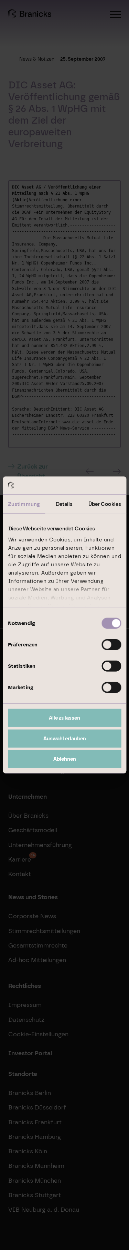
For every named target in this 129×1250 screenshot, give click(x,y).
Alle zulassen (64, 718)
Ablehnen (64, 759)
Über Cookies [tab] (104, 504)
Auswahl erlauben (64, 738)
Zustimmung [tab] (24, 504)
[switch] (111, 644)
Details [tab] (64, 504)
